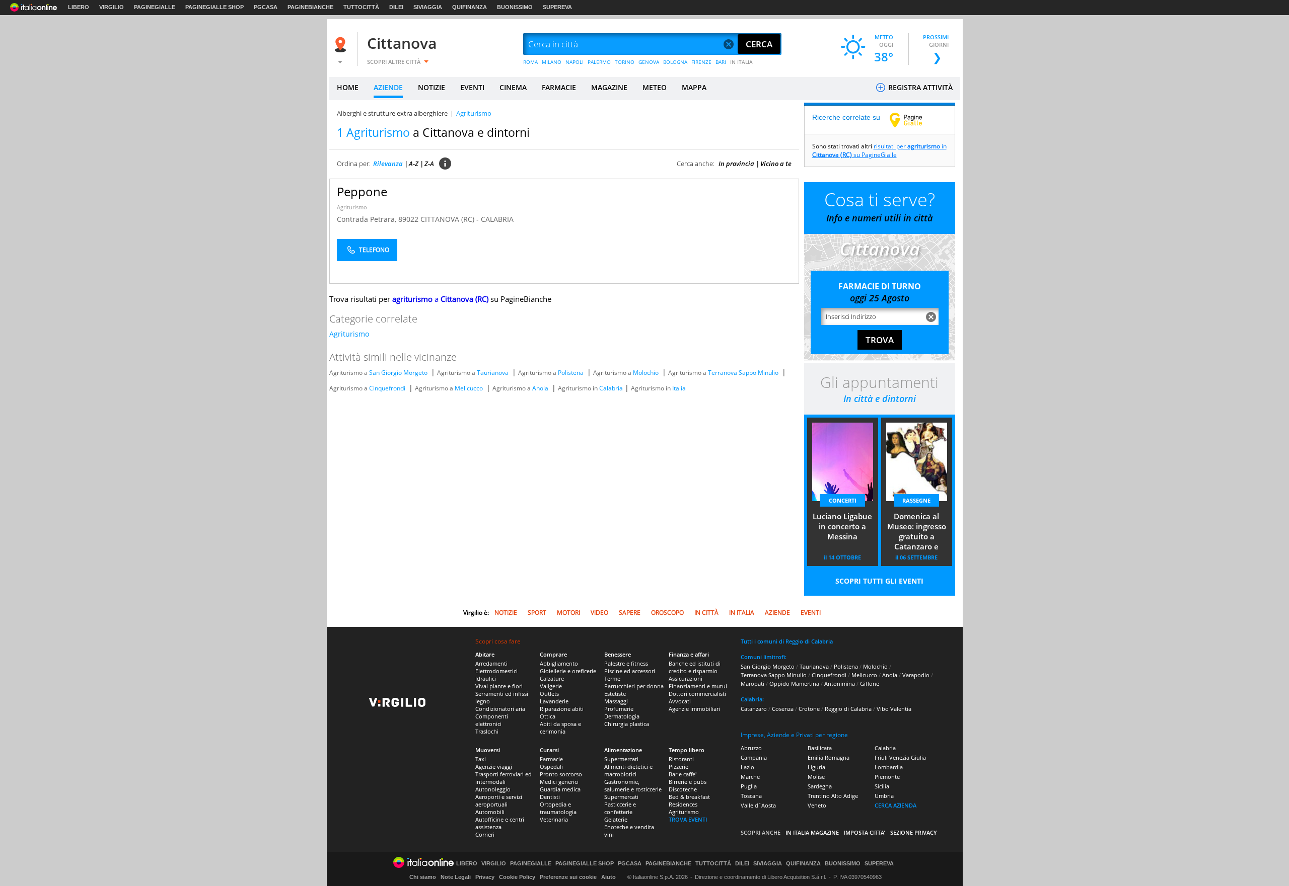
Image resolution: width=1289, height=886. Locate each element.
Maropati (752, 683)
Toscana (751, 795)
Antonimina (839, 683)
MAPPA (694, 87)
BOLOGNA (675, 61)
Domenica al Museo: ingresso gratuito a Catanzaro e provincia (916, 532)
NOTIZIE (431, 87)
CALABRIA (497, 219)
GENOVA (648, 61)
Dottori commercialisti (697, 693)
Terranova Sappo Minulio (743, 372)
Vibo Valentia (894, 708)
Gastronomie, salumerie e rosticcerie (633, 785)
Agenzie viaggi (493, 766)
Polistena (571, 372)
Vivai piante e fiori (499, 686)
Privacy (484, 877)
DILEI (396, 7)
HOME (348, 87)
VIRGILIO (111, 7)
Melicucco (469, 388)
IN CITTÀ (706, 612)
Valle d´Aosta (758, 805)
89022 (408, 219)
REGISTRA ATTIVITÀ (919, 87)
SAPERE (629, 612)
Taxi (480, 759)
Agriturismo (352, 207)
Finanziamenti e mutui (698, 686)
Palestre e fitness (626, 663)
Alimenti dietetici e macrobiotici (628, 770)
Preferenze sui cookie (568, 877)
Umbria (884, 795)
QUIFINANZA (469, 7)
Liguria (816, 767)
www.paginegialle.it (913, 119)
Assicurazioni (685, 678)
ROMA (530, 61)
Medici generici (559, 781)
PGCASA (265, 7)
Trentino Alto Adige (833, 795)
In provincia (736, 163)
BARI (720, 61)
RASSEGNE (916, 500)
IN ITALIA (741, 61)
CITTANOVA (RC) (448, 219)
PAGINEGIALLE (154, 7)
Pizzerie (678, 766)
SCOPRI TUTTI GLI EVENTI (879, 581)
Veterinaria (554, 819)
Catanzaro (754, 708)
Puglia (749, 786)
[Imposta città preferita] (342, 44)
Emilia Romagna (828, 757)
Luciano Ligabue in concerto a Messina (842, 526)
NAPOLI (574, 61)
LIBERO (78, 7)
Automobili (490, 812)
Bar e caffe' (682, 774)
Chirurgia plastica (626, 724)
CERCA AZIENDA (895, 805)
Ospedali (551, 766)
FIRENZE (701, 61)
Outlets (549, 693)
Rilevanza (388, 163)
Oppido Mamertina (794, 683)
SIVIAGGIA (427, 7)
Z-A (429, 163)
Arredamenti (491, 663)
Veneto (817, 805)
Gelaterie (615, 819)
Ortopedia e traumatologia (558, 808)
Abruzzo (751, 748)
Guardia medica (560, 789)
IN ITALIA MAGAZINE (812, 832)
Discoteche (683, 789)
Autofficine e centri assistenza (499, 823)
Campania (754, 757)
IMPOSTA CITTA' (864, 832)
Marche (750, 776)
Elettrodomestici (496, 671)
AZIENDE (388, 87)
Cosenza (783, 708)
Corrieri (484, 834)
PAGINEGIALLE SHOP (214, 7)
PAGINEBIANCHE (310, 7)
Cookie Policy (517, 877)
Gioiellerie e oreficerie (568, 671)
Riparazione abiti (562, 708)
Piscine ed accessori (629, 671)
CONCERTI (842, 500)
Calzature (552, 678)
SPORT (537, 612)
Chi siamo (422, 877)
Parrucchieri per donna (634, 686)
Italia (679, 388)
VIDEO (599, 612)
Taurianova (493, 372)
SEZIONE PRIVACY (913, 832)
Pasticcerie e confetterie (620, 808)
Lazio (747, 767)
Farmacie (551, 759)
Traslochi (486, 731)
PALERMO (599, 61)
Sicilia (882, 786)
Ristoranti (681, 759)
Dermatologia (621, 716)
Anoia (540, 388)
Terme (612, 678)
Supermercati (621, 759)
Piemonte (887, 776)
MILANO (551, 61)
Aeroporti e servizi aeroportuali (498, 800)
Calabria (611, 388)
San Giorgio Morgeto (398, 372)
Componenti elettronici (491, 720)
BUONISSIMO (515, 7)
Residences (683, 804)
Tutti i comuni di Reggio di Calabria (787, 641)
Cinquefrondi (387, 388)
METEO (654, 87)
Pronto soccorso (561, 774)
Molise (816, 776)
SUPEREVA (557, 7)
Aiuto (608, 877)
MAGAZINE (609, 87)
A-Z (413, 163)
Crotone (809, 708)
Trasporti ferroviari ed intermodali (503, 777)
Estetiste (615, 693)
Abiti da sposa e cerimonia (560, 727)
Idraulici (485, 678)
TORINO (624, 61)
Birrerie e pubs (687, 781)
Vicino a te (776, 163)
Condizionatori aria (500, 708)
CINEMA (513, 87)
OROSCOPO (667, 612)
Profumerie (618, 708)
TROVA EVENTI (688, 819)
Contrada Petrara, (367, 219)
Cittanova (402, 43)
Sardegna (820, 786)
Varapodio (915, 675)
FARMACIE (559, 87)
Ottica (547, 716)
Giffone (869, 683)
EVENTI (472, 87)
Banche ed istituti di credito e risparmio (695, 667)
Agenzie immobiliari (694, 708)
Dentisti (550, 796)
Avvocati (680, 701)
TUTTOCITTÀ (361, 7)
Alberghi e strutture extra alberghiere (392, 113)
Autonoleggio (493, 789)
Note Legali (456, 877)
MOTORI (568, 612)
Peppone (362, 191)
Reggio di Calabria (848, 708)
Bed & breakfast (689, 796)
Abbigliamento (559, 663)
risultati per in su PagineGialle (879, 150)
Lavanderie (554, 701)
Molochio (646, 372)
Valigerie (551, 686)
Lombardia (889, 767)
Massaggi (616, 701)
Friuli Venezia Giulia (900, 757)
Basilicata (820, 748)
